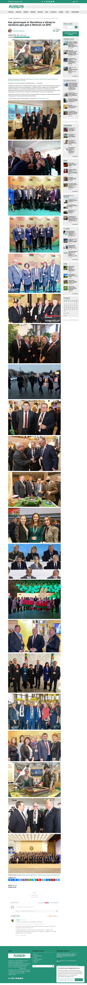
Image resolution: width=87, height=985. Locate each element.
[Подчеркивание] (20, 911)
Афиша (61, 12)
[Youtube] (39, 880)
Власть (15, 885)
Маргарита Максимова (19, 30)
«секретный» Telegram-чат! (53, 875)
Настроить (61, 979)
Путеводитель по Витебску (69, 196)
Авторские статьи (69, 39)
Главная (10, 12)
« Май (65, 315)
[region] (70, 974)
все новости (74, 76)
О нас (67, 12)
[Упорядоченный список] (23, 911)
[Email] (29, 880)
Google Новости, (33, 875)
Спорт (65, 263)
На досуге (53, 12)
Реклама (36, 962)
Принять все (78, 979)
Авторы (26, 12)
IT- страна (66, 228)
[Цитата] (27, 911)
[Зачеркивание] (22, 911)
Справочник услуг (38, 955)
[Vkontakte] (10, 880)
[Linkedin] (48, 880)
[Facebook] (15, 880)
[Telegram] (20, 880)
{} (32, 911)
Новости (18, 12)
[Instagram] (43, 880)
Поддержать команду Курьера (70, 33)
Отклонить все (70, 979)
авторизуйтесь (55, 902)
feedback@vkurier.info (13, 968)
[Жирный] (16, 911)
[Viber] (24, 880)
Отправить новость (38, 959)
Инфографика (68, 125)
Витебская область (24, 37)
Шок (46, 12)
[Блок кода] (29, 911)
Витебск (40, 12)
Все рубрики (17, 18)
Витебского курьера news (42, 98)
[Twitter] (57, 880)
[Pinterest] (53, 880)
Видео (65, 160)
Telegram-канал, (42, 875)
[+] (34, 911)
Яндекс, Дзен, (25, 875)
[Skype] (34, 880)
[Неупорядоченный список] (25, 911)
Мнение (33, 12)
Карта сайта (36, 960)
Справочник (75, 12)
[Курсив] (18, 911)
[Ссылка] (31, 911)
